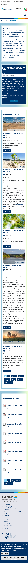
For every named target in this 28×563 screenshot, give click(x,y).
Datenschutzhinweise (14, 93)
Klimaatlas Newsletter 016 (14, 453)
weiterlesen (7, 150)
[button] (25, 15)
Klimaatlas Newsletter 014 (14, 471)
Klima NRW (7, 504)
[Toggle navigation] (3, 15)
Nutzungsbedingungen (10, 527)
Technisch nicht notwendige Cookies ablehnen (13, 558)
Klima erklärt (7, 509)
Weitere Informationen (10, 550)
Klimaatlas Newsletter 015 (14, 462)
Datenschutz (7, 523)
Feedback (6, 515)
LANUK (6, 528)
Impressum (6, 521)
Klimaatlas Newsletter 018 (14, 434)
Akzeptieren (4, 553)
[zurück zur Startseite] (1, 20)
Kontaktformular (8, 519)
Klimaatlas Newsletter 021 (14, 407)
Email (3, 73)
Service (6, 20)
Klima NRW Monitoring (10, 508)
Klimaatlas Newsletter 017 (14, 443)
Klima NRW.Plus (8, 506)
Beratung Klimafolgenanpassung (12, 511)
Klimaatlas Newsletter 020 (14, 416)
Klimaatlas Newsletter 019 (14, 425)
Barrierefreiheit (7, 525)
